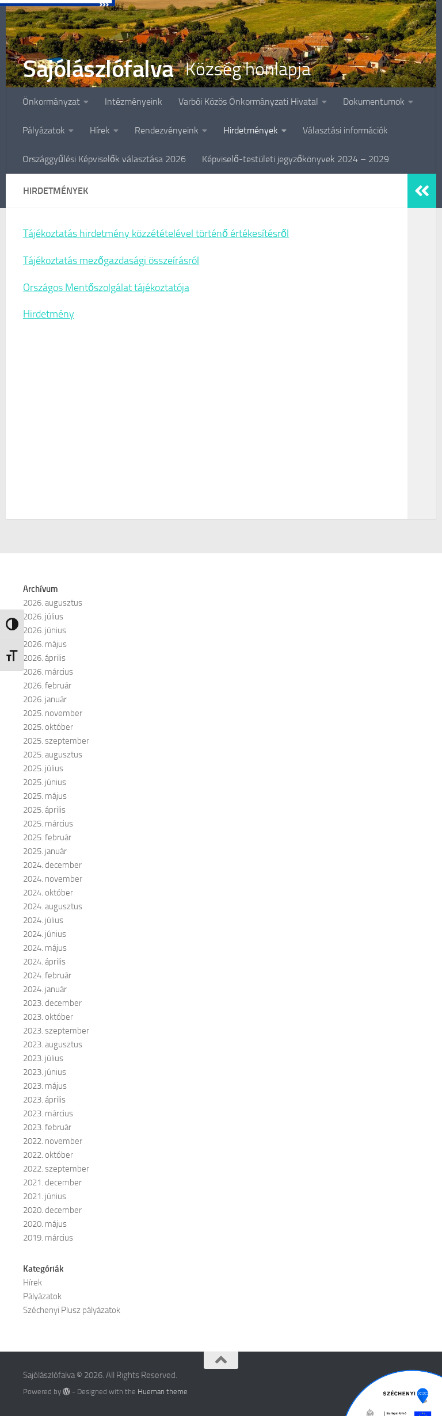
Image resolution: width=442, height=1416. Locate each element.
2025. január (45, 851)
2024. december (52, 865)
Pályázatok (43, 130)
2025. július (43, 768)
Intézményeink (133, 101)
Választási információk (345, 130)
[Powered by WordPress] (66, 1391)
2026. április (44, 658)
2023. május (45, 1086)
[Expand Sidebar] (421, 191)
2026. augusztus (52, 603)
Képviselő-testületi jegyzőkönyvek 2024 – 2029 (295, 159)
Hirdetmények (250, 130)
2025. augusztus (52, 754)
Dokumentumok (374, 101)
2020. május (45, 1224)
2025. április (44, 810)
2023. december (52, 1003)
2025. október (48, 727)
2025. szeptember (56, 741)
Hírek (100, 130)
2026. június (44, 630)
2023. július (43, 1058)
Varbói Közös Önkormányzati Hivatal (248, 101)
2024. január (45, 989)
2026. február (47, 685)
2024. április (44, 961)
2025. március (48, 823)
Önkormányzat (51, 101)
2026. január (45, 699)
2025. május (45, 796)
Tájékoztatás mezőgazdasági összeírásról (111, 260)
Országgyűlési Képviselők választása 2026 (104, 159)
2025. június (44, 782)
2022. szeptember (56, 1169)
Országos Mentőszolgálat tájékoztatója (106, 287)
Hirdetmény (48, 314)
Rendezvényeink (167, 130)
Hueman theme (163, 1391)
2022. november (52, 1141)
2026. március (48, 672)
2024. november (52, 879)
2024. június (44, 934)
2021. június (44, 1196)
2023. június (44, 1072)
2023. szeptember (56, 1030)
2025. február (47, 837)
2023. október (48, 1017)
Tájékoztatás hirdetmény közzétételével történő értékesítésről (156, 233)
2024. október (48, 892)
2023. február (47, 1127)
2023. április (44, 1099)
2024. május (45, 948)
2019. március (48, 1238)
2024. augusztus (52, 906)
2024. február (47, 975)
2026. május (45, 644)
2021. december (52, 1182)
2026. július (43, 616)
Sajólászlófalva (98, 69)
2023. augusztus (52, 1044)
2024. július (43, 920)
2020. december (52, 1210)
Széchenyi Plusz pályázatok (71, 1310)
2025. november (52, 713)
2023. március (48, 1113)
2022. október (48, 1155)
